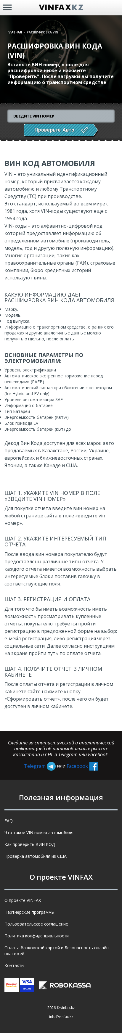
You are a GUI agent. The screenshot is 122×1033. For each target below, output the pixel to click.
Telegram (35, 766)
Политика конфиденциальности (36, 936)
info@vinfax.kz (61, 1016)
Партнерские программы (29, 912)
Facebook (78, 766)
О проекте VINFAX (22, 900)
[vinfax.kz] (61, 7)
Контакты (14, 965)
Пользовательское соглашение (36, 924)
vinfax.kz (67, 1007)
